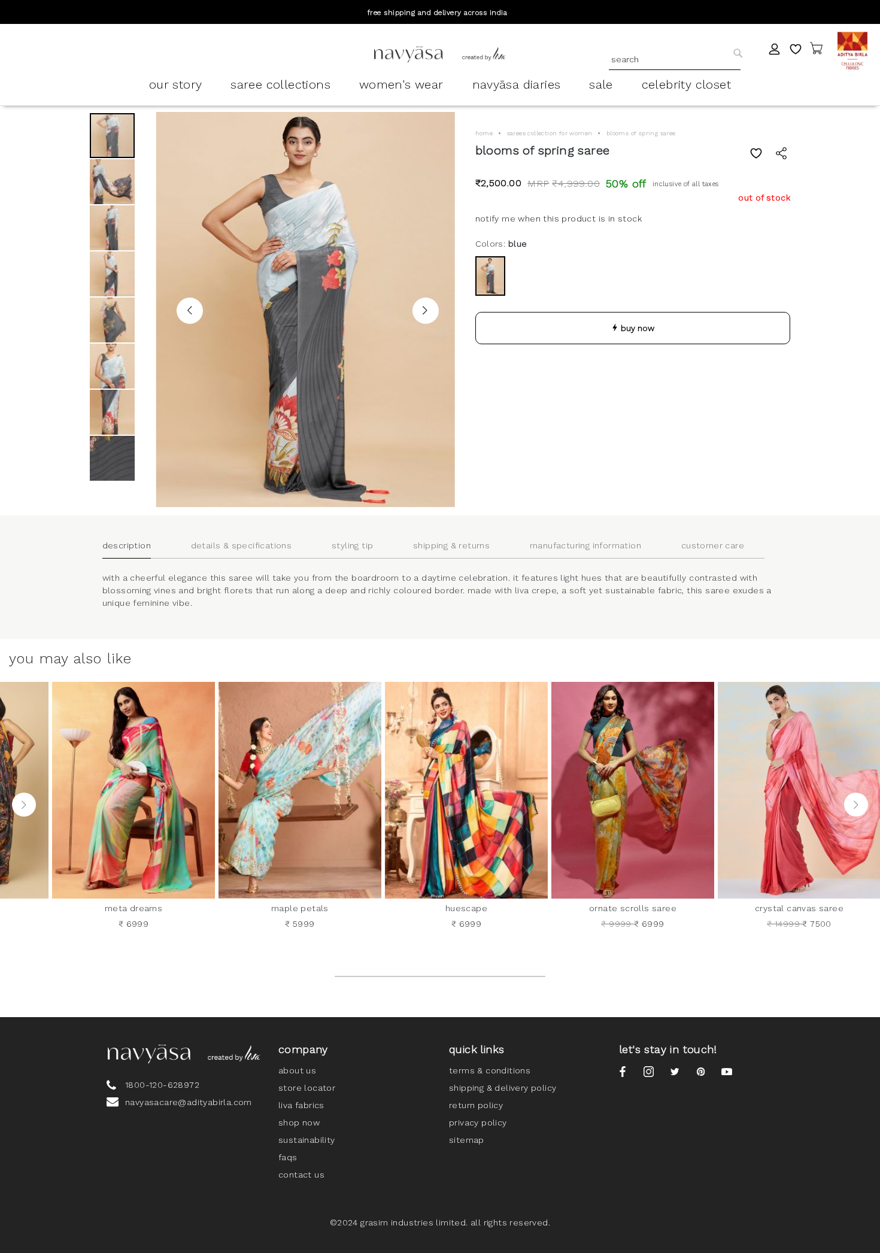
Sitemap (466, 1140)
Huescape (466, 908)
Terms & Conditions (489, 1070)
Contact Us (301, 1174)
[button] (190, 310)
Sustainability (306, 1140)
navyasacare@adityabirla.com (188, 1102)
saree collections (280, 84)
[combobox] (675, 59)
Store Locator (306, 1088)
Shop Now (299, 1122)
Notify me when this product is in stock (558, 218)
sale (601, 84)
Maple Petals (300, 908)
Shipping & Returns (451, 545)
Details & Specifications (241, 545)
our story (175, 84)
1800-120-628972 (162, 1085)
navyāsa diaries (516, 84)
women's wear (401, 84)
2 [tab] (440, 976)
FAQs (288, 1157)
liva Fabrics (301, 1105)
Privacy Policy (478, 1122)
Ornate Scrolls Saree (632, 908)
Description (126, 545)
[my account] (774, 51)
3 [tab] (510, 976)
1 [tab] (370, 976)
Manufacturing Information (585, 545)
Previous (24, 805)
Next (856, 805)
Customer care (712, 545)
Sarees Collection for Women (550, 133)
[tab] (136, 546)
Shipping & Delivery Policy (502, 1088)
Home (484, 133)
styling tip (352, 545)
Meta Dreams (133, 908)
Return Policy (476, 1105)
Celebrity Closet (686, 84)
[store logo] (440, 54)
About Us (297, 1070)
